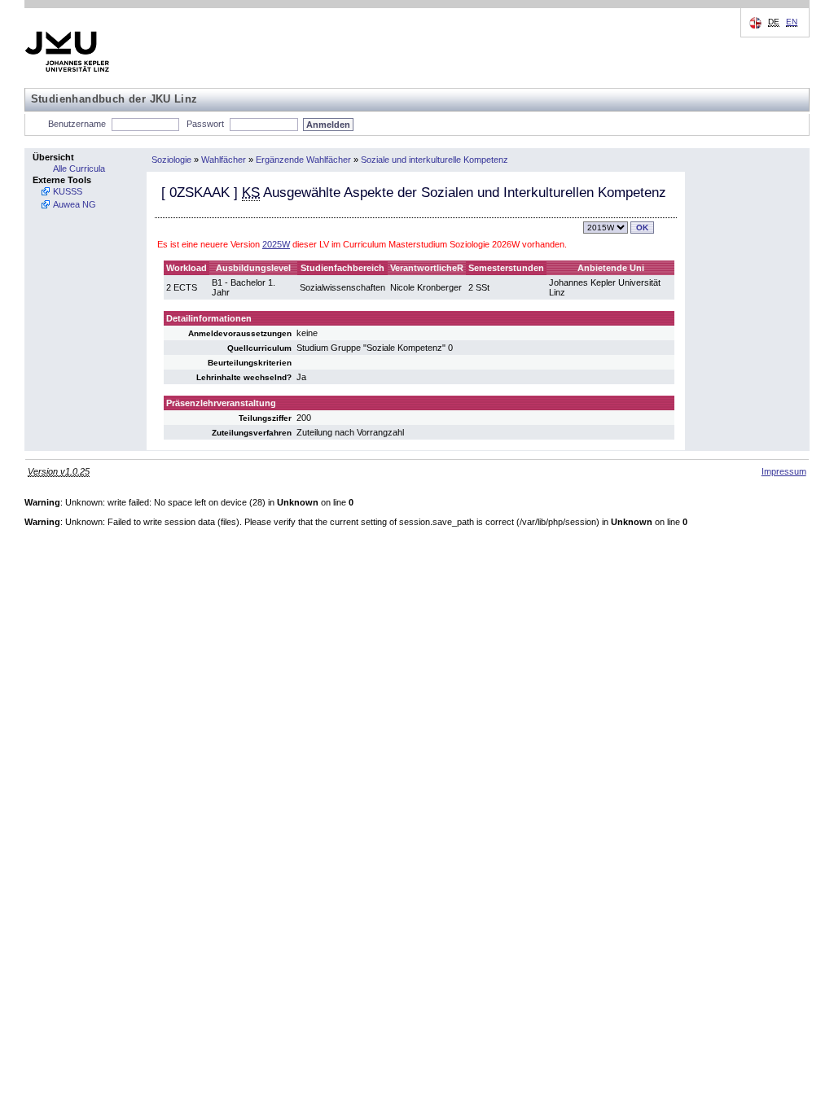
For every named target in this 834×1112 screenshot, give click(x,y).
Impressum (784, 471)
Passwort (205, 124)
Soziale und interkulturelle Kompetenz (434, 159)
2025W (276, 244)
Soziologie (171, 159)
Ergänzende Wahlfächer (303, 159)
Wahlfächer (223, 159)
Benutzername (77, 124)
